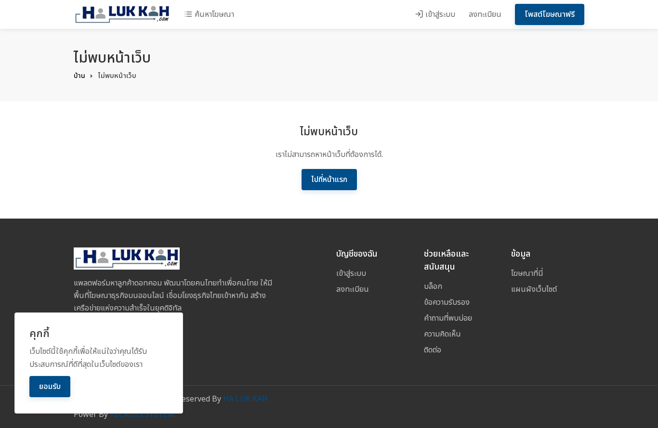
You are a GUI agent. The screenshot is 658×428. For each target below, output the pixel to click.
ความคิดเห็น (442, 334)
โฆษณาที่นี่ (527, 273)
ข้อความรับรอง (447, 302)
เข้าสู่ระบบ (439, 14)
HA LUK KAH (245, 399)
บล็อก (433, 286)
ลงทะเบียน (485, 14)
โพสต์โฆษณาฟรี (550, 14)
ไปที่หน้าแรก (329, 179)
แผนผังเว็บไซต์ (534, 289)
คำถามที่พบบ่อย (448, 318)
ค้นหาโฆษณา (213, 14)
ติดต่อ (432, 350)
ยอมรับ (50, 386)
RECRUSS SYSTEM (142, 414)
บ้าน (79, 76)
